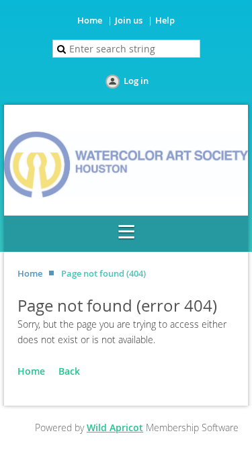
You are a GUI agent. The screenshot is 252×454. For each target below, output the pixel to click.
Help (165, 20)
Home (89, 20)
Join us (128, 20)
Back (69, 371)
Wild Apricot (115, 427)
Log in (136, 81)
